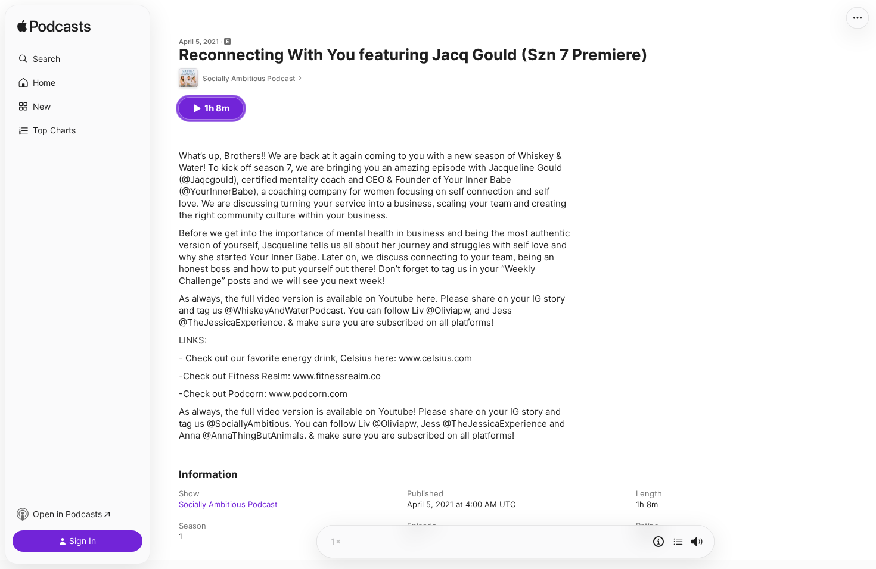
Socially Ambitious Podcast (228, 504)
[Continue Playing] (678, 541)
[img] (54, 27)
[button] (77, 59)
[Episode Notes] (658, 541)
